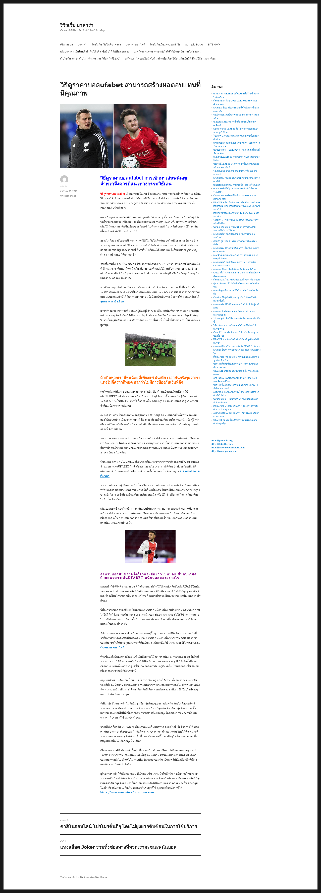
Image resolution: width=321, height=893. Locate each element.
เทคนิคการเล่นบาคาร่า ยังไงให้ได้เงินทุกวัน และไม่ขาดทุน (167, 51)
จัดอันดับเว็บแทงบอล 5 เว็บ (165, 44)
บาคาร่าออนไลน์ (135, 44)
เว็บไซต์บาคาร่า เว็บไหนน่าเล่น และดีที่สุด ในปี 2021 (90, 58)
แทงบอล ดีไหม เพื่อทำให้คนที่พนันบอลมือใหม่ (234, 269)
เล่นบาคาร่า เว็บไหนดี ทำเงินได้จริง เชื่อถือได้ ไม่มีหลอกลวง (94, 51)
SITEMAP (214, 44)
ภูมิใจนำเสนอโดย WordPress (92, 877)
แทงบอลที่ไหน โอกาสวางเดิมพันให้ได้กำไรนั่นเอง (236, 346)
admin (64, 186)
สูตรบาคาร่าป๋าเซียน (112, 301)
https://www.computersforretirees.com (127, 792)
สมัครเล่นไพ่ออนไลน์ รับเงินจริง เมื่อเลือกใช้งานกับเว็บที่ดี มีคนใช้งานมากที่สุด (170, 58)
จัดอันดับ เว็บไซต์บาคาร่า (106, 44)
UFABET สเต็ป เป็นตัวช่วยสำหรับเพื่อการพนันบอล (236, 202)
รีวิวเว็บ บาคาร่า (76, 25)
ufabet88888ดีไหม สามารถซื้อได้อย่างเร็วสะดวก (236, 185)
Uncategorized (68, 195)
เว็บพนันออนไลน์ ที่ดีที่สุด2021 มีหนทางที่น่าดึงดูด (236, 279)
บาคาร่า (82, 44)
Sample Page (194, 44)
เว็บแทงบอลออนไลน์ (112, 647)
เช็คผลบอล (66, 44)
